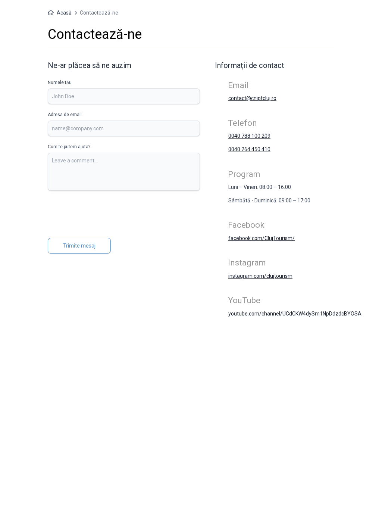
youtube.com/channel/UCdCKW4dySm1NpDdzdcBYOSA (294, 314)
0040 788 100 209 (249, 136)
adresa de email (65, 114)
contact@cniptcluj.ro (252, 98)
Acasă (64, 13)
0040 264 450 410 (249, 149)
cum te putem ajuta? (69, 146)
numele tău (60, 82)
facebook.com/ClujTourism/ (261, 238)
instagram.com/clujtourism (260, 276)
